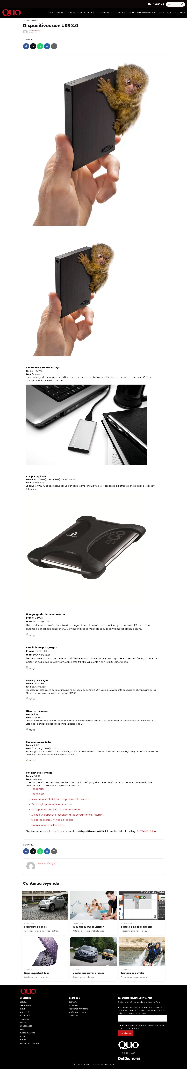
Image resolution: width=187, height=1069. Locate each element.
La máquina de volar (132, 973)
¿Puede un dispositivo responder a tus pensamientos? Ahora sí (67, 814)
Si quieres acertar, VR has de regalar (52, 819)
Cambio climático (143, 13)
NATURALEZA (89, 13)
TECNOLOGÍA (101, 13)
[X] (33, 46)
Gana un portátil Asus (36, 973)
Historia (110, 13)
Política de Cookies (77, 1012)
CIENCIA (50, 13)
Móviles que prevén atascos (88, 973)
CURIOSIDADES (122, 13)
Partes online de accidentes (136, 926)
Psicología (78, 13)
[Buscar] (182, 4)
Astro (154, 13)
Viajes (131, 13)
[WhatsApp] (40, 46)
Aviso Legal (74, 1005)
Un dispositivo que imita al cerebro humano (56, 809)
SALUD (69, 13)
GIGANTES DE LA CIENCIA (175, 13)
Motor (161, 13)
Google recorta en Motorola (47, 825)
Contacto (73, 1002)
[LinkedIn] (47, 46)
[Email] (54, 46)
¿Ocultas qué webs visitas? (88, 926)
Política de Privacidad (78, 1009)
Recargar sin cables (35, 926)
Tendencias (38, 788)
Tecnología (37, 793)
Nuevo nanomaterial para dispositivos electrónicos (60, 799)
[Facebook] (26, 46)
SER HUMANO (60, 13)
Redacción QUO (35, 30)
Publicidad (73, 1016)
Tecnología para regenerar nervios (51, 804)
